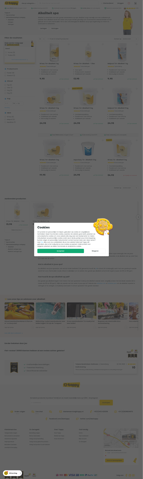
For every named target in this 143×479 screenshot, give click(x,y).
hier (42, 242)
